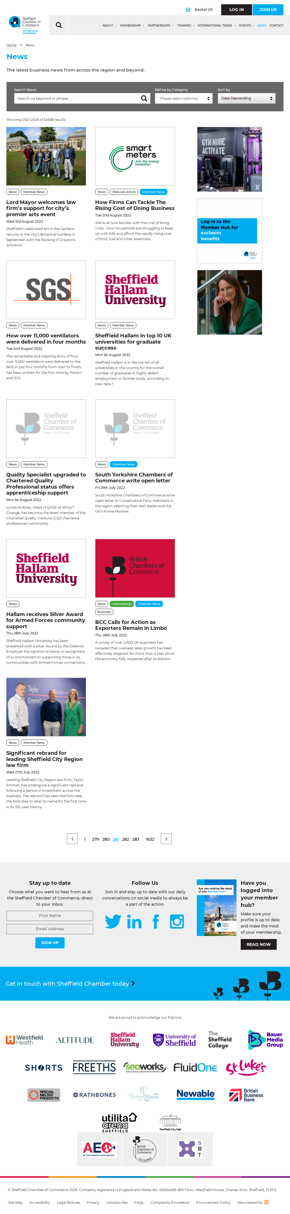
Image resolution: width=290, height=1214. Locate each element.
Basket (204, 9)
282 (125, 839)
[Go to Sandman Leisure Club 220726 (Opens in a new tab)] (229, 159)
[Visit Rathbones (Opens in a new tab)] (94, 1095)
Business (104, 612)
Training (184, 25)
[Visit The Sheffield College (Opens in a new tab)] (220, 1040)
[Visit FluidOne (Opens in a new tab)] (195, 1067)
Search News (25, 90)
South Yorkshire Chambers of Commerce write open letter (134, 478)
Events (245, 25)
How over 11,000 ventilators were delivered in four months (46, 339)
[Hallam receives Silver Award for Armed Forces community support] (46, 568)
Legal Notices (68, 1202)
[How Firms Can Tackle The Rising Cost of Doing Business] (135, 156)
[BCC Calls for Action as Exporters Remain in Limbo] (135, 568)
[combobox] (184, 98)
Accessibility (39, 1202)
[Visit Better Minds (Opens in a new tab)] (144, 1095)
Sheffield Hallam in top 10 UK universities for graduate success (133, 342)
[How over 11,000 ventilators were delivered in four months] (46, 289)
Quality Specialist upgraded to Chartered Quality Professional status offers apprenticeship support (46, 484)
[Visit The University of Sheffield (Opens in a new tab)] (174, 1040)
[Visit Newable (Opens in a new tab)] (195, 1095)
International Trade (215, 25)
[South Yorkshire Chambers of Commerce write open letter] (135, 428)
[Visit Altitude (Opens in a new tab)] (75, 1040)
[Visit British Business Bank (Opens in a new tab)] (246, 1095)
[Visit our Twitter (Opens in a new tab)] (113, 922)
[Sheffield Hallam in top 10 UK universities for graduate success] (135, 289)
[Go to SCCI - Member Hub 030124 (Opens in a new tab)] (229, 230)
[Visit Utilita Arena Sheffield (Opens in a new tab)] (119, 1122)
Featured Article (124, 192)
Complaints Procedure (169, 1202)
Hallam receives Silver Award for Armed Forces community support (45, 620)
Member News (34, 192)
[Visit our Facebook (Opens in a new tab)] (156, 922)
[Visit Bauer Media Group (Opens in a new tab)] (265, 1040)
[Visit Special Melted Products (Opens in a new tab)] (43, 1095)
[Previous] (72, 838)
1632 (150, 839)
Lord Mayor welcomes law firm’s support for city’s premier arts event (41, 208)
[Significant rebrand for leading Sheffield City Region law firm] (46, 707)
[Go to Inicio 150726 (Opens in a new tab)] (229, 302)
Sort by (224, 90)
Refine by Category (171, 90)
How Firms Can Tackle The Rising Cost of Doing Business (135, 205)
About (108, 25)
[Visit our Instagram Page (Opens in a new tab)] (177, 922)
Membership (131, 25)
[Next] (166, 838)
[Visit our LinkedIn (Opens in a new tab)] (134, 922)
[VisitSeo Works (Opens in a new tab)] (144, 1067)
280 (106, 839)
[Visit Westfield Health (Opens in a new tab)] (24, 1040)
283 (135, 839)
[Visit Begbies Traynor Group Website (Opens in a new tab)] (144, 1149)
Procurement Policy (213, 1202)
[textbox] (185, 99)
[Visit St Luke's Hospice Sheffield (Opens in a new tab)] (246, 1067)
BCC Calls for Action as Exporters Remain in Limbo (131, 625)
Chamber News (153, 192)
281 (116, 839)
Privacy (93, 1202)
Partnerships (159, 25)
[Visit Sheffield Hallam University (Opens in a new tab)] (124, 1040)
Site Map (15, 1202)
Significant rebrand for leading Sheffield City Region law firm (44, 759)
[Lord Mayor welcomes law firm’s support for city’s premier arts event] (46, 156)
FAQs (139, 1202)
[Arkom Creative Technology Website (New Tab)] (266, 1203)
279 (95, 839)
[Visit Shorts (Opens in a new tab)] (43, 1067)
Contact (276, 25)
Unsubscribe (116, 1202)
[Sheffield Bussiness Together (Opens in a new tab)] (190, 1149)
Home (11, 45)
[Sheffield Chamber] (25, 25)
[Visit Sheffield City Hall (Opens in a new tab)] (170, 1122)
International (121, 604)
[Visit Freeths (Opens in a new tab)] (94, 1067)
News (261, 25)
